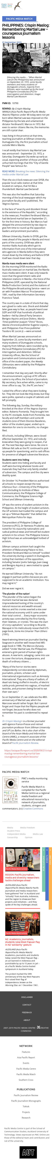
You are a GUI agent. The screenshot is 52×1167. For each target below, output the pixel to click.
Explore (50, 860)
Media (10, 827)
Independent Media (16, 834)
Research (26, 1117)
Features (26, 1051)
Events (47, 859)
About (27, 1020)
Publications (43, 863)
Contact (26, 1004)
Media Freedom (27, 827)
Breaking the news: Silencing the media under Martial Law (25, 173)
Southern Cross (26, 1079)
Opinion (28, 837)
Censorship (12, 837)
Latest (1, 858)
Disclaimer (27, 997)
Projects (26, 1112)
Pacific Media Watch (19, 18)
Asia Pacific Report (26, 1057)
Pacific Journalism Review (25, 742)
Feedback (27, 1012)
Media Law (38, 834)
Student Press (13, 830)
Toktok (26, 1106)
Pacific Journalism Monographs (26, 1100)
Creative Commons (33, 808)
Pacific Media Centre (26, 1068)
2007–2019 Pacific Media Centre (19, 1028)
